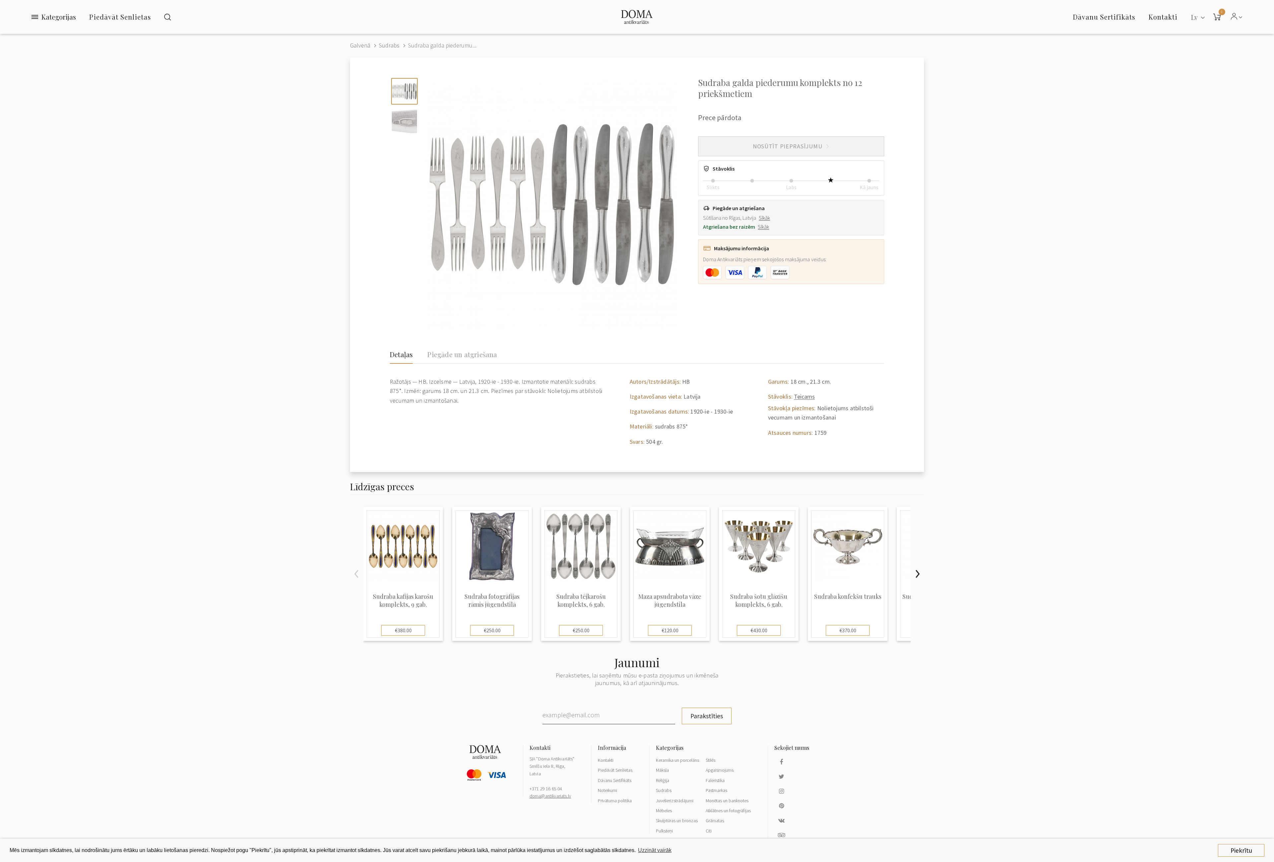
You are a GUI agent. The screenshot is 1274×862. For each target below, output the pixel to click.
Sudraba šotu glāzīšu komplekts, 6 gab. (758, 600)
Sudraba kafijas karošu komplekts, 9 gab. (403, 600)
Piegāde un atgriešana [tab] (462, 354)
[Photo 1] (404, 91)
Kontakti (605, 760)
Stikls (710, 760)
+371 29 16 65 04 (546, 789)
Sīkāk (764, 217)
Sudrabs (389, 45)
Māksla (662, 770)
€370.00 (847, 630)
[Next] (917, 574)
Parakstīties (706, 716)
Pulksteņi (664, 831)
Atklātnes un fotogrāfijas (728, 811)
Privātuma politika (615, 801)
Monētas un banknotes (727, 801)
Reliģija (662, 780)
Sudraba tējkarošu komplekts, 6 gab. (581, 600)
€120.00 (670, 630)
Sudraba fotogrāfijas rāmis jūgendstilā (492, 600)
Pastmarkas (716, 790)
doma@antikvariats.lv (550, 796)
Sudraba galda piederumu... (442, 45)
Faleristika (715, 780)
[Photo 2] (404, 120)
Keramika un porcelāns (677, 760)
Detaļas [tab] (401, 354)
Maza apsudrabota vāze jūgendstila (669, 600)
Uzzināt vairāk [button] (655, 850)
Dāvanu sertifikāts (1104, 16)
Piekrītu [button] (1241, 850)
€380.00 (403, 630)
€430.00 (758, 630)
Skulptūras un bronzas (677, 820)
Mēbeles (664, 811)
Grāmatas (715, 820)
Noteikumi (607, 790)
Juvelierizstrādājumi (674, 801)
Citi (709, 831)
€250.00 (492, 630)
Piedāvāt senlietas (120, 16)
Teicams (804, 396)
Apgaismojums (720, 770)
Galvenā (360, 45)
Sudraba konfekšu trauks (848, 596)
